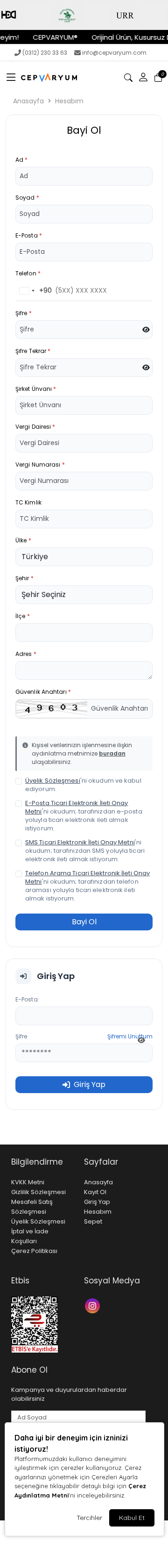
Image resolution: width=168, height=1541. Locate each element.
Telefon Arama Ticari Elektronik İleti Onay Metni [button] (87, 877)
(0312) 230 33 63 (44, 53)
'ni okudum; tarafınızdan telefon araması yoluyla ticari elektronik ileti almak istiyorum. (87, 886)
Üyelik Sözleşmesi (38, 1221)
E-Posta (28, 235)
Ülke (23, 540)
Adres (25, 654)
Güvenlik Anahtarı (43, 692)
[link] (84, 15)
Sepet (93, 1221)
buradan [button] (112, 753)
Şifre (23, 313)
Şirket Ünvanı (35, 389)
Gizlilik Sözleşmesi (38, 1192)
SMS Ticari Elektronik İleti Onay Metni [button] (80, 842)
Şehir (24, 578)
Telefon (28, 273)
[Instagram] (93, 1305)
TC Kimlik (28, 502)
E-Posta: (27, 999)
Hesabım (69, 101)
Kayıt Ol (95, 1192)
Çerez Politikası (34, 1250)
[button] (11, 77)
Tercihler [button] (89, 1517)
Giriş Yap (97, 1201)
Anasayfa (28, 101)
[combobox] (34, 291)
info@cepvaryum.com (114, 53)
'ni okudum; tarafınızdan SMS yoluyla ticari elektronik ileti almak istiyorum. (85, 851)
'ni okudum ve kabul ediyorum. (83, 785)
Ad (21, 160)
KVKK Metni (27, 1182)
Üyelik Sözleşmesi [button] (52, 780)
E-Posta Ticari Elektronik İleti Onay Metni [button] (76, 807)
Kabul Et (132, 1517)
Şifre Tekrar (32, 351)
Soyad (27, 198)
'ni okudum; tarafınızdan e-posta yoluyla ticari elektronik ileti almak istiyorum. (83, 816)
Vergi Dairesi (35, 427)
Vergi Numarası (40, 464)
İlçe (22, 616)
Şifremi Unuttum (130, 1036)
